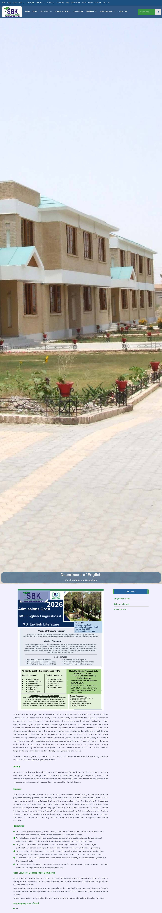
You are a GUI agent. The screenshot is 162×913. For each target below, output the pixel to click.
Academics (45, 12)
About (35, 12)
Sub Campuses (106, 12)
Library (39, 3)
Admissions (78, 12)
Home (27, 12)
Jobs (67, 3)
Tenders (60, 3)
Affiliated (30, 3)
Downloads (75, 3)
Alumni (49, 3)
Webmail (98, 3)
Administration (61, 12)
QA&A (9, 3)
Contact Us (122, 12)
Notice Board (87, 3)
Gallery (106, 3)
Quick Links (17, 3)
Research (90, 12)
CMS (4, 3)
